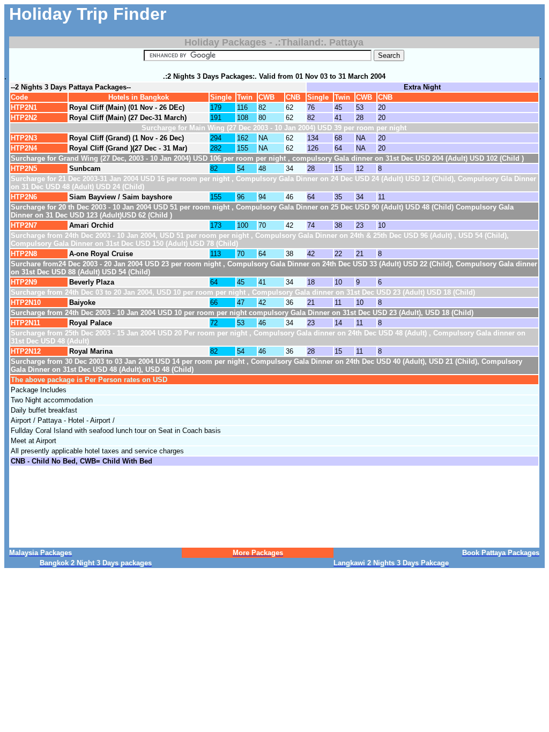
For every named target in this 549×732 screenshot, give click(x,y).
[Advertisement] (379, 20)
